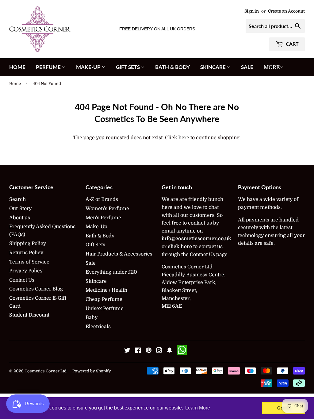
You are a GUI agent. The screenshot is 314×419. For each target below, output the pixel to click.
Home (17, 67)
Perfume (49, 67)
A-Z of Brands (102, 199)
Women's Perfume (107, 208)
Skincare (213, 67)
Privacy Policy (26, 271)
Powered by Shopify (91, 371)
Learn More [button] (197, 407)
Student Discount (29, 315)
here (183, 137)
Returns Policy (26, 253)
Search (17, 199)
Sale (247, 67)
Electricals (98, 326)
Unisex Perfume (105, 308)
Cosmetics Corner (42, 371)
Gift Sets (128, 67)
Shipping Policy (27, 243)
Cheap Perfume (104, 299)
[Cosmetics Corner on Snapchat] (170, 351)
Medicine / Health (106, 290)
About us (19, 218)
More (272, 67)
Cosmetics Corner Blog (36, 289)
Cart (292, 44)
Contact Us (21, 280)
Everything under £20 (111, 272)
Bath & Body (172, 67)
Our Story (20, 208)
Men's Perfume (103, 218)
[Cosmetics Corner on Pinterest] (148, 351)
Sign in (251, 11)
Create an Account (286, 11)
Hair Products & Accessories (119, 254)
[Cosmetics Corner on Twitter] (127, 351)
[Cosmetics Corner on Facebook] (138, 351)
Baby (92, 317)
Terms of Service (29, 262)
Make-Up (89, 67)
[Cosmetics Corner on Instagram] (159, 351)
